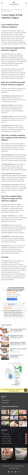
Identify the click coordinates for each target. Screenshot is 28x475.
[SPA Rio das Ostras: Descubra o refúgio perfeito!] (14, 412)
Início (3, 9)
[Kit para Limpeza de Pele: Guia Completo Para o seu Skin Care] (5, 338)
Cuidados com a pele (7, 443)
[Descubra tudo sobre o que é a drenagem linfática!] (5, 357)
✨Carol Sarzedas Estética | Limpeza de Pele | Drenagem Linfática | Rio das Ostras (15, 289)
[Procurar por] (26, 3)
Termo (7, 9)
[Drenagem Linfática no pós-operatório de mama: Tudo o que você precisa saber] (5, 423)
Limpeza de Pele (6, 434)
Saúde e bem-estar (6, 438)
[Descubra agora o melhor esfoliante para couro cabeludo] (14, 418)
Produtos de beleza (6, 441)
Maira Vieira (11, 304)
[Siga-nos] (26, 390)
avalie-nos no (11, 299)
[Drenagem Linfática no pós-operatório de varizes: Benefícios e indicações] (23, 418)
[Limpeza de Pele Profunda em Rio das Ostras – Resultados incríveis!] (5, 331)
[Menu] (2, 3)
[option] (7, 454)
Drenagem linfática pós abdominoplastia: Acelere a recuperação (7, 457)
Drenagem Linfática (6, 436)
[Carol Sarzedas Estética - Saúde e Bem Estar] (14, 3)
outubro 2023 (5, 402)
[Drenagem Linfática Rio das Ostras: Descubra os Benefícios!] (23, 424)
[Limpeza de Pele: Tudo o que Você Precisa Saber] (23, 412)
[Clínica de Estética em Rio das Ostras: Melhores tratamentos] (14, 424)
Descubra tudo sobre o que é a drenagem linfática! (21, 457)
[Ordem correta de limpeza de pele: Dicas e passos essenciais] (5, 412)
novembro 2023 (5, 400)
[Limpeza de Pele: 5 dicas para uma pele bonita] (5, 350)
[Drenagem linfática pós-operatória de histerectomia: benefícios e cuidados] (5, 344)
